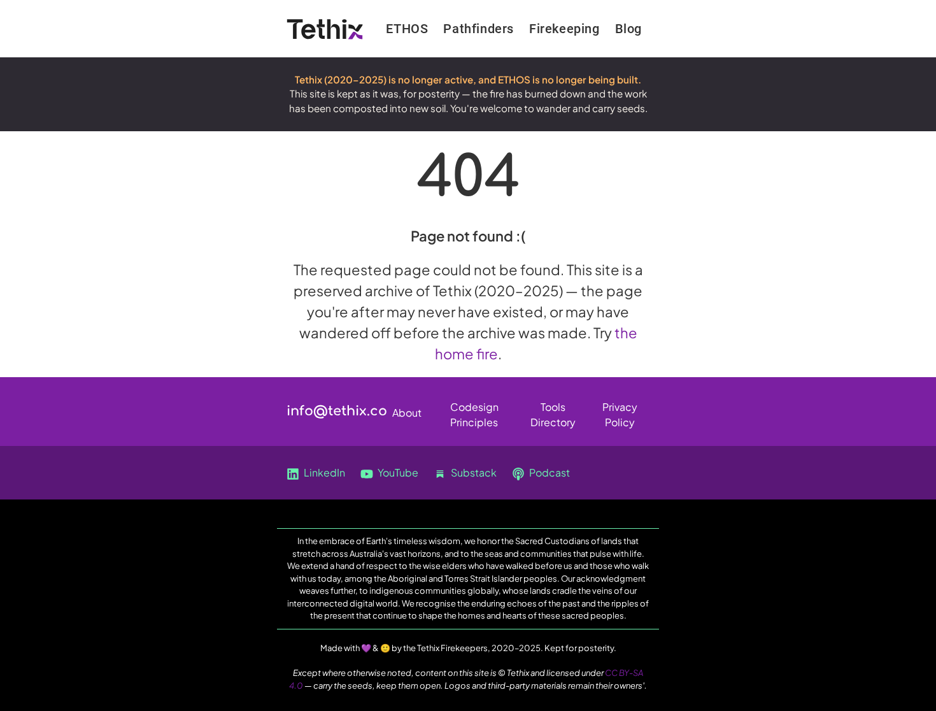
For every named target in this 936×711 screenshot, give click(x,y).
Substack (473, 472)
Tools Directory (553, 409)
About (407, 412)
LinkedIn (323, 472)
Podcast (548, 472)
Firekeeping (564, 28)
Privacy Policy (619, 409)
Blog (628, 28)
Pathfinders (478, 28)
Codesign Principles (474, 409)
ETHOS (407, 28)
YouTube (397, 472)
